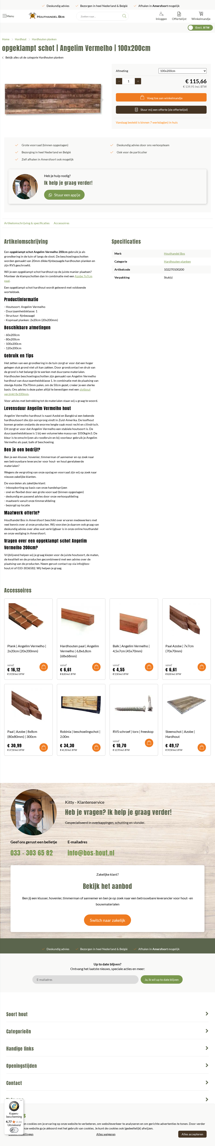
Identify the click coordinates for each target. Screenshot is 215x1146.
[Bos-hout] (46, 16)
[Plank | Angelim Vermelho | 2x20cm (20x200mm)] (28, 620)
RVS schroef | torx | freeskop (133, 731)
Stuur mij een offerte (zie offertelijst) (164, 109)
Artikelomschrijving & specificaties (27, 223)
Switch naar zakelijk (107, 920)
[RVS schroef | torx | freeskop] (134, 705)
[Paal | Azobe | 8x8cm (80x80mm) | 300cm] (28, 705)
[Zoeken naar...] (124, 16)
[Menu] (21, 1101)
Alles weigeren (105, 1134)
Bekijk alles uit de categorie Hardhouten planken (34, 57)
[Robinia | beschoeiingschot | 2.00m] (81, 705)
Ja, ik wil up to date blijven (162, 979)
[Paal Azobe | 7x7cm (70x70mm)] (187, 620)
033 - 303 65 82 (31, 853)
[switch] (14, 1130)
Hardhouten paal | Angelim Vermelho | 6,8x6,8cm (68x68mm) (79, 651)
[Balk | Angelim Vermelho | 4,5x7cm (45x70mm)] (134, 620)
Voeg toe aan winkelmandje (164, 98)
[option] (53, 99)
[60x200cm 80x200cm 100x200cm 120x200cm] (183, 71)
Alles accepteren (192, 1134)
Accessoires (61, 223)
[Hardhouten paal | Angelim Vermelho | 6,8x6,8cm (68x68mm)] (81, 620)
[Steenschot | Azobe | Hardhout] (187, 705)
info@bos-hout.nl (91, 853)
